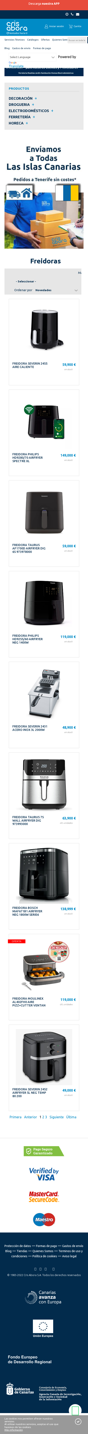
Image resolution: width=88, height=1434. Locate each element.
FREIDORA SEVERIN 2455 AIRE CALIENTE (29, 365)
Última (71, 1117)
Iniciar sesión (56, 26)
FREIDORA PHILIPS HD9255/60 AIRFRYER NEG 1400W (27, 639)
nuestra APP (51, 3)
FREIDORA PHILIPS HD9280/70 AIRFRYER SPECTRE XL (27, 458)
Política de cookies (44, 1256)
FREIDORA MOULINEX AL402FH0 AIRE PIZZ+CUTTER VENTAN (28, 1002)
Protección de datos (17, 1246)
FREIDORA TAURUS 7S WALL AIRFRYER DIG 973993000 (28, 820)
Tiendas (22, 1251)
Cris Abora (17, 27)
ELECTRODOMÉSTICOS (29, 111)
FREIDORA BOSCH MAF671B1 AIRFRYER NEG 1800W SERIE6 (27, 911)
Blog (8, 1251)
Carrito (77, 26)
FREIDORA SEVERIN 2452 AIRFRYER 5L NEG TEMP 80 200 (29, 1093)
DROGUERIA (19, 104)
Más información (13, 1430)
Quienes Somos (42, 1251)
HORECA (16, 123)
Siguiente (57, 1117)
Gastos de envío (72, 1246)
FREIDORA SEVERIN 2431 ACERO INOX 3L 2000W (29, 728)
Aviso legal (69, 1256)
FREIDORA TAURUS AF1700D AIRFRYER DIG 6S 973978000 (28, 548)
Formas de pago (46, 1246)
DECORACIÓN (20, 98)
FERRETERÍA (20, 117)
